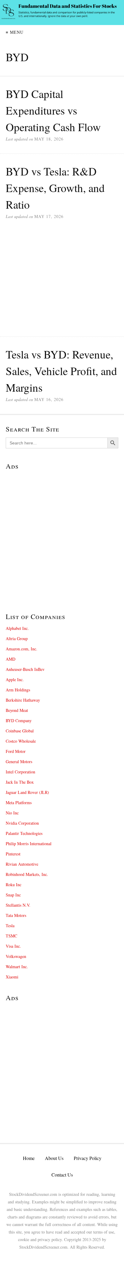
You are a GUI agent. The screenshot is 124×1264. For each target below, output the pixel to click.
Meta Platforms (19, 802)
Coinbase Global (20, 731)
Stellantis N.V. (18, 905)
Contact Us (62, 1174)
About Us (54, 1158)
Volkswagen (16, 956)
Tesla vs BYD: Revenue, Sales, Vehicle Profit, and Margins (61, 371)
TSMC (11, 936)
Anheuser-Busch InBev (25, 669)
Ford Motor (16, 751)
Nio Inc (12, 813)
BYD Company (19, 720)
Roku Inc (13, 884)
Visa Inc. (13, 946)
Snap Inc (13, 895)
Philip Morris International (28, 843)
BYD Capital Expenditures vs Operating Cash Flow (53, 110)
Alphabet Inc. (17, 628)
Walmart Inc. (17, 966)
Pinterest (13, 854)
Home (29, 1158)
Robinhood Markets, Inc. (27, 874)
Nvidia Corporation (22, 823)
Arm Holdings (18, 690)
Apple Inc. (15, 679)
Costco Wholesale (21, 741)
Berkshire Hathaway (23, 700)
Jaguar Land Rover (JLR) (27, 792)
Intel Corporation (20, 772)
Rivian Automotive (22, 864)
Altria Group (17, 638)
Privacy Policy (87, 1158)
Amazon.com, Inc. (21, 649)
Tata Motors (16, 915)
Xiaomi (12, 977)
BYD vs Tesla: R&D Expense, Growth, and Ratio (55, 188)
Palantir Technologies (24, 833)
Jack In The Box (20, 782)
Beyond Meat (17, 710)
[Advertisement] (62, 284)
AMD (10, 659)
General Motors (19, 761)
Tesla (10, 925)
